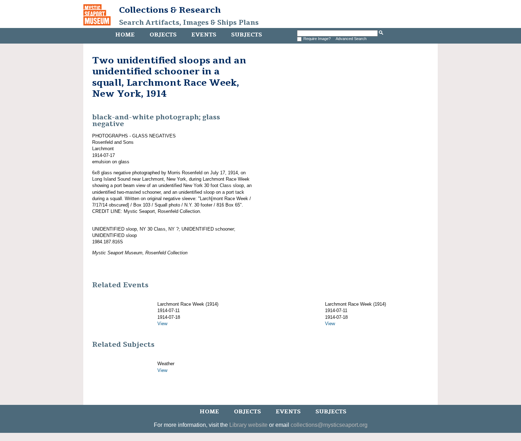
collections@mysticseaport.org (329, 425)
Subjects (246, 35)
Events (203, 35)
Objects (163, 35)
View (162, 323)
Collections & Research (170, 10)
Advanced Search (351, 38)
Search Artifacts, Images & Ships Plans (189, 22)
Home (125, 35)
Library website (248, 425)
